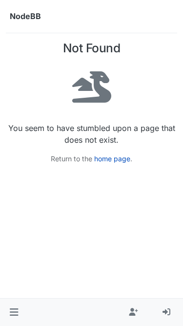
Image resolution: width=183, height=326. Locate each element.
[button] (14, 312)
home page (112, 158)
